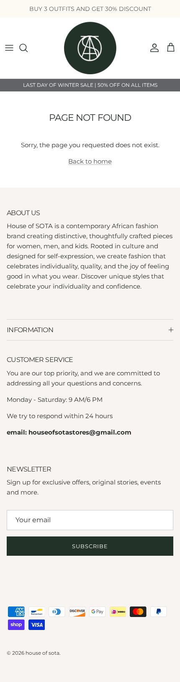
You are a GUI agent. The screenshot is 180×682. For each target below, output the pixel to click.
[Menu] (9, 48)
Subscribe (90, 546)
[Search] (27, 48)
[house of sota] (90, 48)
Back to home (90, 161)
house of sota (42, 653)
